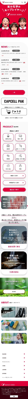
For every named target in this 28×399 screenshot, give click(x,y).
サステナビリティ (6, 361)
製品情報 (4, 354)
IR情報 (3, 365)
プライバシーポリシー (7, 393)
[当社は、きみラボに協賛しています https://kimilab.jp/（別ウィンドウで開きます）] (14, 111)
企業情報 (4, 369)
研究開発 (4, 358)
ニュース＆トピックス (7, 377)
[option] (14, 18)
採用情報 (4, 373)
